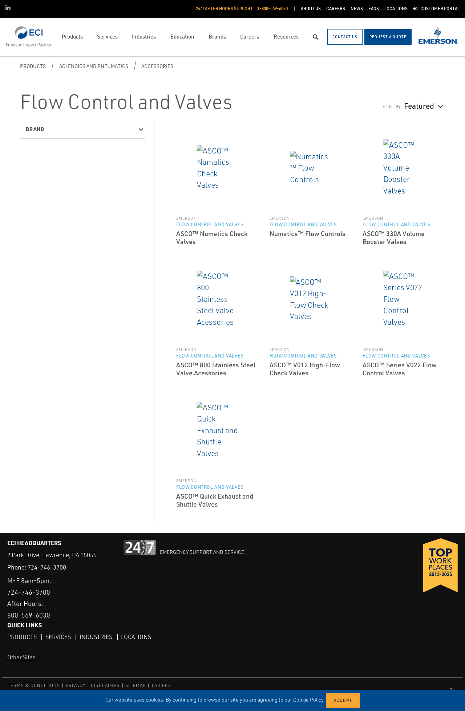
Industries (96, 636)
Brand (35, 128)
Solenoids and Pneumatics (93, 66)
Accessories (157, 66)
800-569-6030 (28, 615)
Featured (419, 106)
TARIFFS (161, 685)
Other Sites (21, 657)
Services (58, 636)
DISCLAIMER (105, 685)
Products (33, 66)
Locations (136, 636)
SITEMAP (135, 685)
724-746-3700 (47, 567)
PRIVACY (75, 685)
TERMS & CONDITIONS (34, 685)
